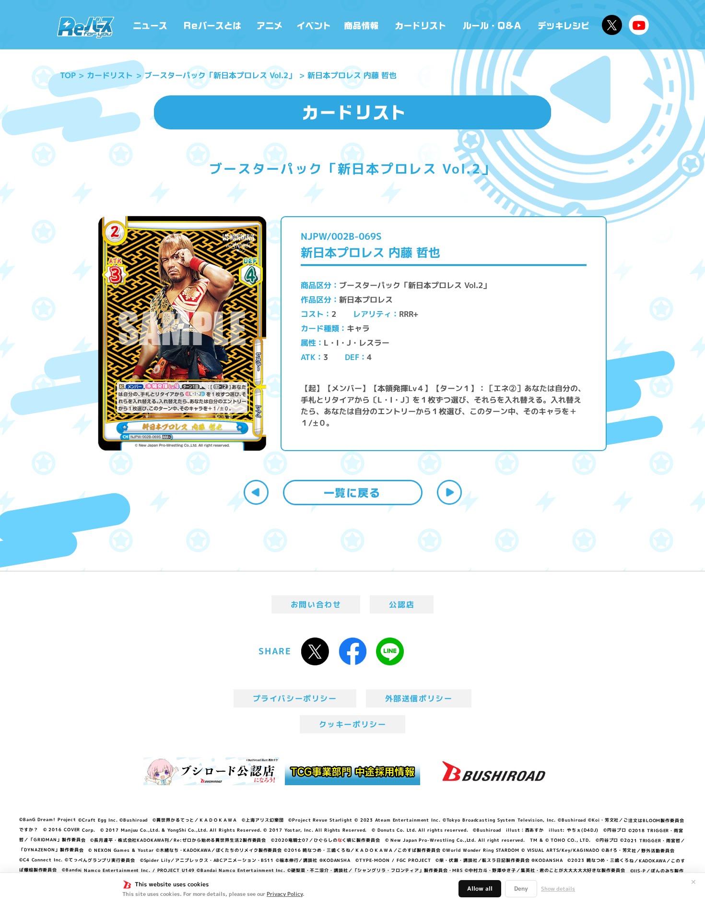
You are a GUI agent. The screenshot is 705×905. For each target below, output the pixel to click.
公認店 (401, 604)
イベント (314, 24)
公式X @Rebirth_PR (612, 25)
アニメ (270, 24)
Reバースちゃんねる (639, 25)
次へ (449, 492)
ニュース (150, 24)
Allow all (480, 888)
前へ (256, 492)
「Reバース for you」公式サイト (85, 27)
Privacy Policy (285, 894)
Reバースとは (212, 24)
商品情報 (362, 24)
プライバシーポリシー (295, 698)
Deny (521, 888)
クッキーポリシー (353, 724)
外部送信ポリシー (419, 698)
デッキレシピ (564, 24)
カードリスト (422, 24)
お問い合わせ (316, 604)
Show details (558, 889)
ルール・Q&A (493, 24)
